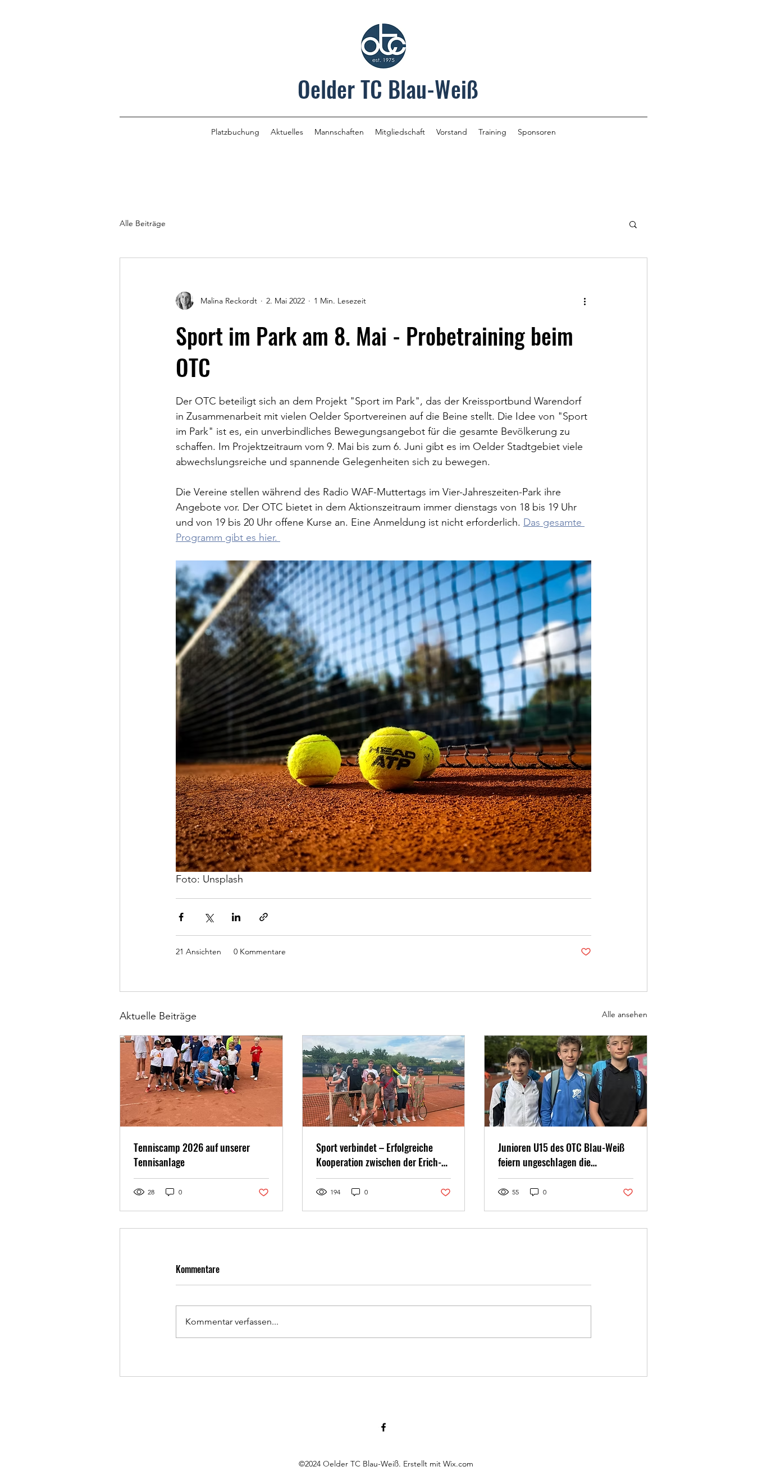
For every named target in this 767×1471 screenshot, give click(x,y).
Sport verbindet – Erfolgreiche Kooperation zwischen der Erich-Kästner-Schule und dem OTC (378, 1154)
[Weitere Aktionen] (584, 300)
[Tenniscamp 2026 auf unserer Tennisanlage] (201, 1081)
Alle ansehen (624, 1014)
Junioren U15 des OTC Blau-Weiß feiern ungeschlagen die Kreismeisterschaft (561, 1154)
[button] (633, 223)
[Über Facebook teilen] (181, 917)
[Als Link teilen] (263, 917)
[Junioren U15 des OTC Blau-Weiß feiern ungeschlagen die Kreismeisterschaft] (566, 1081)
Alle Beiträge (143, 223)
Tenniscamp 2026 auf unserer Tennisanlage (192, 1154)
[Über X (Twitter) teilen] (208, 917)
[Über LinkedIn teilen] (236, 917)
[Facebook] (383, 1427)
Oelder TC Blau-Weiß (388, 88)
